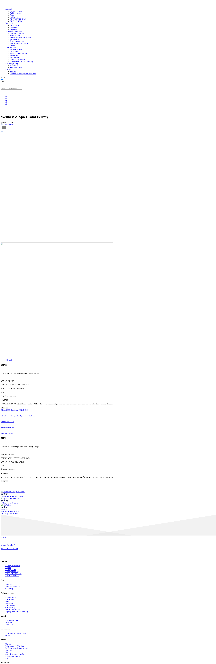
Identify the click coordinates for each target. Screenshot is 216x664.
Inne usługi (9, 624)
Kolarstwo (13, 27)
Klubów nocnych (16, 68)
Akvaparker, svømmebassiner (20, 37)
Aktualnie (8, 9)
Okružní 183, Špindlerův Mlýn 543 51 (14, 410)
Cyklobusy (14, 29)
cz (6, 96)
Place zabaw (14, 39)
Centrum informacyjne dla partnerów (23, 74)
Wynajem (8, 622)
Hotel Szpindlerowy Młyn (19, 53)
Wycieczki (9, 23)
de (6, 100)
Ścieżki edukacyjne (17, 41)
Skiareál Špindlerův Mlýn (14, 654)
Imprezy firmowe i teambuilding (21, 61)
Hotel (7, 601)
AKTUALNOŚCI (16, 21)
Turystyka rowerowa (12, 587)
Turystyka (8, 584)
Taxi (7, 652)
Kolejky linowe (10, 570)
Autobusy (8, 650)
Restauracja (14, 66)
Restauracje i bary (11, 63)
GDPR (7, 635)
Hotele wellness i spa (12, 609)
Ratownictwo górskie (13, 656)
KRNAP (8, 658)
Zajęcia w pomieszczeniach (19, 43)
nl (6, 102)
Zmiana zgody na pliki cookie (16, 633)
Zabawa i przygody (17, 33)
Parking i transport (16, 13)
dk (6, 104)
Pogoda (12, 15)
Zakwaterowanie (11, 47)
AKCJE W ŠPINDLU (18, 19)
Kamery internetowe (17, 11)
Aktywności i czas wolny (14, 31)
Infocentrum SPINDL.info (14, 646)
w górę (3, 537)
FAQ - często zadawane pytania (16, 648)
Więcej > (5, 408)
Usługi (12, 45)
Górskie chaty (10, 607)
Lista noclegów (10, 597)
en (6, 98)
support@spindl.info (8, 545)
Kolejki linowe (15, 17)
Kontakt (8, 70)
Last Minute (14, 51)
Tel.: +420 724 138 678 (9, 549)
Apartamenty (14, 57)
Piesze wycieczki (16, 25)
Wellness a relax (15, 35)
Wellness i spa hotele (17, 59)
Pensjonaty (14, 55)
